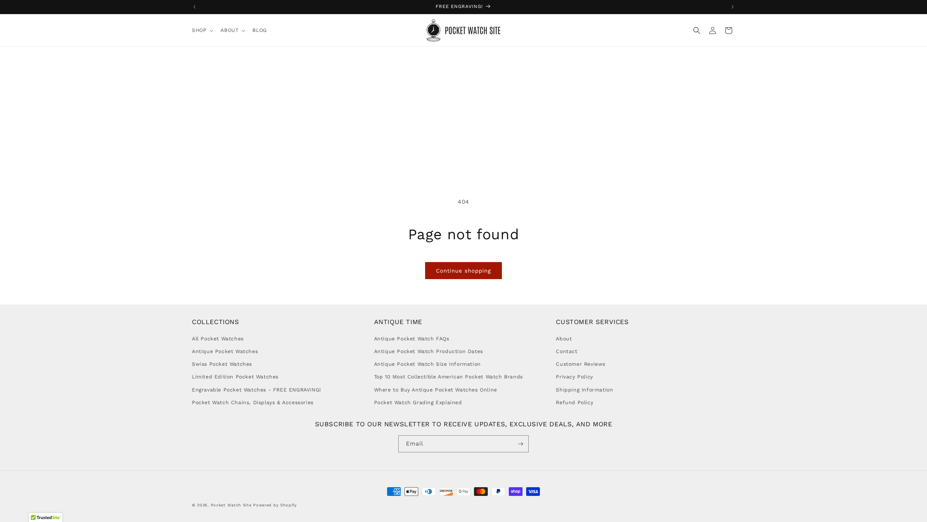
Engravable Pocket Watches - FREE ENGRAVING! (256, 390)
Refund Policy (574, 402)
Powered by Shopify (275, 505)
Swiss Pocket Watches (222, 364)
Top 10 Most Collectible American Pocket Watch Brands (448, 377)
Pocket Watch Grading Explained (418, 402)
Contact (566, 351)
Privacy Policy (574, 377)
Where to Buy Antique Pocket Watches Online (435, 390)
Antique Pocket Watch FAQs (411, 338)
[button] (202, 30)
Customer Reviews (580, 364)
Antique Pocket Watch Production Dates (428, 351)
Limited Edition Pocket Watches (235, 377)
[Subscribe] (520, 443)
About (564, 338)
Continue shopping (463, 271)
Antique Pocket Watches (225, 351)
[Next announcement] (733, 7)
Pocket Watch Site (231, 505)
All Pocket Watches (218, 338)
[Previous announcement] (194, 7)
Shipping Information (584, 390)
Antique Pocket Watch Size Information (427, 364)
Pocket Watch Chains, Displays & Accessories (253, 402)
